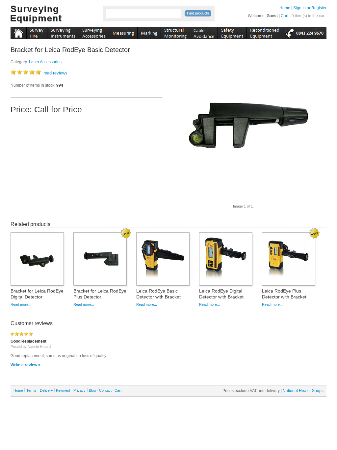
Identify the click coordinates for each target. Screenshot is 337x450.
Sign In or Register (309, 8)
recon (264, 32)
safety (232, 32)
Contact (105, 390)
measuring (123, 32)
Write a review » (25, 365)
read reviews (55, 72)
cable (204, 32)
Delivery (46, 390)
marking (149, 32)
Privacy (79, 390)
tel (304, 32)
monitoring (175, 32)
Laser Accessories (45, 62)
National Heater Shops (303, 390)
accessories (94, 32)
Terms (31, 390)
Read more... (21, 304)
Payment (63, 390)
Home (284, 8)
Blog (92, 390)
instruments (36, 32)
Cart (284, 16)
